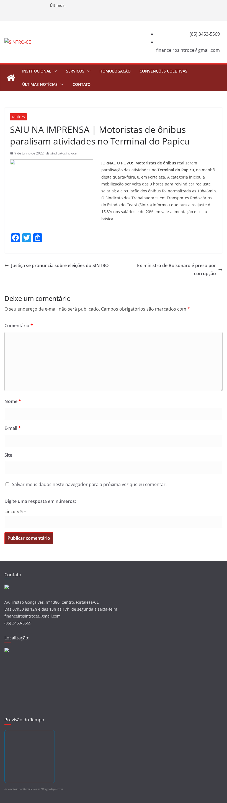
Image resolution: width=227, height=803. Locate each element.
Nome (12, 401)
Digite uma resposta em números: (40, 501)
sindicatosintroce (63, 153)
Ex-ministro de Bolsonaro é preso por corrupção (176, 269)
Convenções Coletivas (163, 71)
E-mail (12, 428)
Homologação (115, 71)
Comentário (18, 325)
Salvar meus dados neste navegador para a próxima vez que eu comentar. (89, 484)
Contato (82, 84)
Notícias (18, 117)
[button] (54, 71)
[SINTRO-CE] (11, 77)
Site (8, 455)
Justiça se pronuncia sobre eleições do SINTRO (60, 265)
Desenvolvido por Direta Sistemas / (23, 789)
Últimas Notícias (40, 84)
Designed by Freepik (52, 789)
